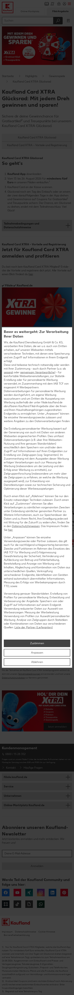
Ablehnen (37, 662)
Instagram (41, 892)
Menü (69, 4)
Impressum (7, 931)
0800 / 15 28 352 (15, 754)
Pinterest (64, 892)
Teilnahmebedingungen (29, 674)
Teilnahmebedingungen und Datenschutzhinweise (21, 225)
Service (8, 786)
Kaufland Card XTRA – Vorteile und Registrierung (37, 145)
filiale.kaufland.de (15, 777)
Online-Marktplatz (30, 11)
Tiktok (17, 904)
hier (31, 274)
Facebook (5, 892)
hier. (10, 530)
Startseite (8, 76)
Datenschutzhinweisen (26, 526)
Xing (29, 892)
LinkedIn (52, 892)
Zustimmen (37, 643)
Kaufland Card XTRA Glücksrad (37, 137)
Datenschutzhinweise (25, 931)
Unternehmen (12, 795)
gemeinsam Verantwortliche (37, 372)
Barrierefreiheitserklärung (17, 935)
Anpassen (37, 652)
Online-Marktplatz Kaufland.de (24, 805)
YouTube (17, 892)
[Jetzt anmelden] (37, 712)
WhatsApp (41, 904)
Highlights (31, 76)
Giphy (29, 904)
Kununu (5, 904)
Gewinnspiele (57, 76)
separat (8, 372)
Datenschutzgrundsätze (13, 678)
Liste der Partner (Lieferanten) (33, 627)
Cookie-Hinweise (46, 931)
